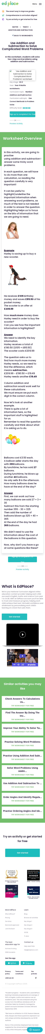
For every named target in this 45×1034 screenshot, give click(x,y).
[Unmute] (14, 665)
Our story (8, 921)
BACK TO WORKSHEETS (23, 35)
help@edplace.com (31, 950)
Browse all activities (31, 918)
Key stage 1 (28, 921)
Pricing (7, 918)
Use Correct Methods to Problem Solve (22, 101)
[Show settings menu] (18, 665)
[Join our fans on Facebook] (36, 978)
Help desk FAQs (29, 946)
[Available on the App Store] (12, 963)
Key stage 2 (28, 925)
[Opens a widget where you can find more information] (35, 1030)
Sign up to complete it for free (22, 114)
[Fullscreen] (23, 665)
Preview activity (22, 569)
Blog (25, 914)
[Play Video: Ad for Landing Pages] (23, 656)
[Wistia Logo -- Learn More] (31, 665)
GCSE (26, 932)
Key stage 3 (28, 929)
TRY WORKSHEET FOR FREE (22, 706)
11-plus (26, 936)
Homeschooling (10, 948)
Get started (14, 616)
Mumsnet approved (12, 925)
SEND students (10, 952)
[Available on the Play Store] (28, 963)
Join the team (10, 929)
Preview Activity (16, 123)
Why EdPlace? (10, 914)
